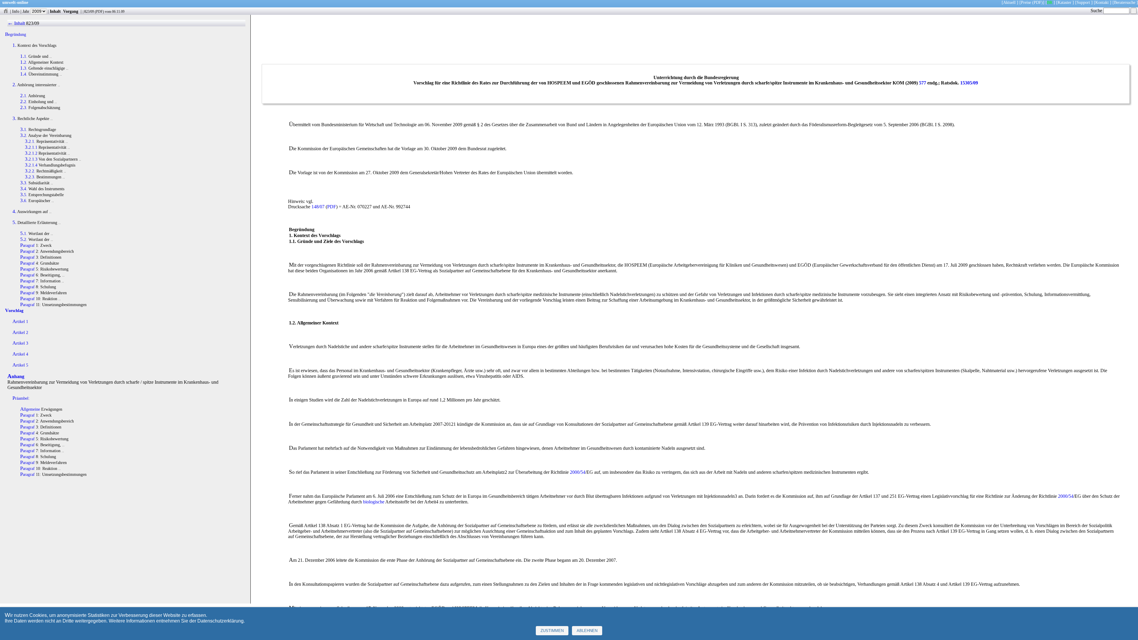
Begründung (15, 34)
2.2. (23, 101)
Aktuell (1009, 2)
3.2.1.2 (31, 153)
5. (14, 222)
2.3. (23, 107)
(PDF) (1037, 2)
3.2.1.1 (31, 147)
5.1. (23, 233)
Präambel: (21, 398)
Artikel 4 (20, 354)
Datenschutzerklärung (220, 620)
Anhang (15, 376)
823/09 (89, 11)
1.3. (23, 68)
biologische (373, 501)
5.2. (23, 239)
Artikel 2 (20, 332)
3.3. (23, 182)
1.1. (23, 56)
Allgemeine (30, 409)
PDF (99, 11)
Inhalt (55, 11)
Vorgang (70, 11)
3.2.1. (30, 141)
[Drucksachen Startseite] (5, 11)
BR (1049, 2)
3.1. (23, 129)
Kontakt (1102, 2)
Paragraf (27, 245)
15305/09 (969, 82)
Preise (1026, 2)
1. (14, 45)
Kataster (1064, 2)
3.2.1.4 (31, 165)
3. (14, 118)
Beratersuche (1124, 2)
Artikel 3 (20, 343)
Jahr (27, 11)
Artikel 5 (20, 365)
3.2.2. (30, 171)
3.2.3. (30, 177)
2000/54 (577, 472)
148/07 (318, 206)
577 (922, 82)
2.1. (23, 95)
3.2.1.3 (31, 159)
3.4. (23, 188)
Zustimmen (552, 630)
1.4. (23, 74)
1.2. (23, 62)
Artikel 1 (20, 321)
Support (1083, 2)
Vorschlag (14, 310)
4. (14, 211)
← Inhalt (16, 23)
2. (14, 84)
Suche (1097, 10)
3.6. (23, 200)
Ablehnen (587, 630)
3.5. (23, 194)
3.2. (23, 135)
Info (15, 11)
